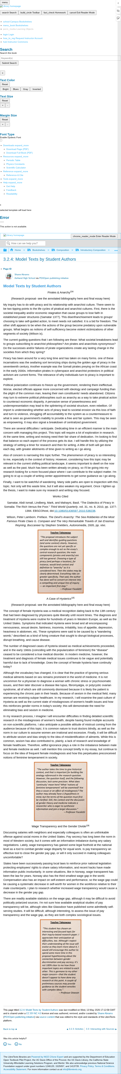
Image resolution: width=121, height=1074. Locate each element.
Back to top (8, 1029)
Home (17, 250)
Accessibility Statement (14, 1069)
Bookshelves (39, 250)
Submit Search (9, 63)
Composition (63, 250)
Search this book (8, 53)
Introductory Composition (93, 250)
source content (47, 1017)
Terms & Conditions (104, 1066)
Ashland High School (24, 278)
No (20, 1044)
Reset (5, 84)
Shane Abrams (21, 274)
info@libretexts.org (71, 1069)
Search (8, 243)
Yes (9, 1044)
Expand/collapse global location (116, 249)
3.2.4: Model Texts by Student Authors (38, 1010)
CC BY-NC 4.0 (33, 1013)
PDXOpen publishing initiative (54, 278)
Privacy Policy (87, 1066)
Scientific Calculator (16, 167)
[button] (11, 190)
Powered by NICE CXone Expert (47, 1057)
